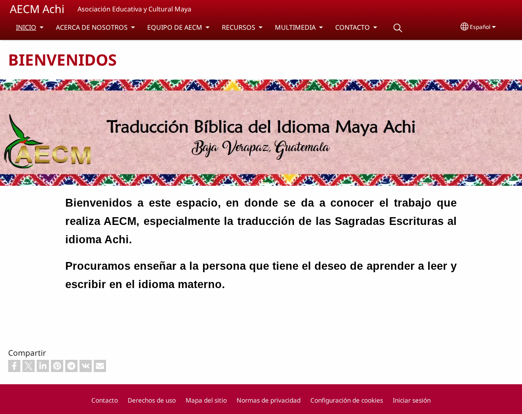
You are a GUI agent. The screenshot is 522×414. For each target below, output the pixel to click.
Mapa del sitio (206, 400)
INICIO (26, 27)
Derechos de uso (152, 400)
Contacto (104, 400)
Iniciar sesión (412, 400)
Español (480, 27)
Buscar (397, 28)
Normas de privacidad (269, 400)
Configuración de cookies (346, 400)
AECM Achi (37, 8)
